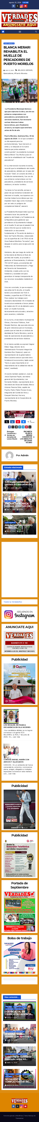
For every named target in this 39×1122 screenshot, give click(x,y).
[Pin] (18, 421)
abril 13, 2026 (12, 1040)
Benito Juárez (10, 1031)
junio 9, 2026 (12, 1017)
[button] (36, 32)
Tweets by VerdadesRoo (13, 602)
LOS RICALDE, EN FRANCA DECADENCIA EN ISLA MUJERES (18, 1014)
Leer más (16, 737)
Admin (24, 455)
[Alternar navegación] (20, 31)
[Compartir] (12, 421)
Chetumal (9, 1006)
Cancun (18, 1074)
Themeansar (20, 1118)
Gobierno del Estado (20, 1006)
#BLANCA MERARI (25, 70)
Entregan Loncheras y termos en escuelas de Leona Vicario (12, 435)
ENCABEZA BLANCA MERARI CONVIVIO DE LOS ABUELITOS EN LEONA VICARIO (26, 437)
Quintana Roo (19, 1009)
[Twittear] (7, 421)
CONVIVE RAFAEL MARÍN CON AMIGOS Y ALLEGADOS (18, 1037)
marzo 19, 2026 (12, 1085)
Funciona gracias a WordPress (13, 1115)
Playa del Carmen (11, 1054)
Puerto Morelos (9, 43)
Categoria (26, 1074)
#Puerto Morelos (20, 73)
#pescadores (8, 73)
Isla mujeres (9, 1009)
